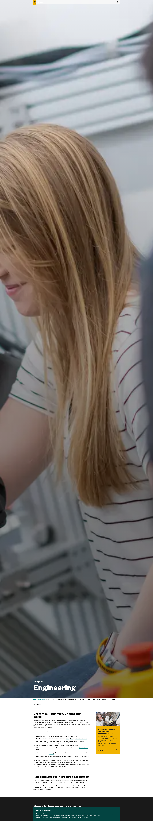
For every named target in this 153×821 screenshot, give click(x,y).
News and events (80, 699)
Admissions (111, 2)
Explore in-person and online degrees (106, 750)
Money (71, 738)
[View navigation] (117, 2)
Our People (70, 699)
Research (104, 699)
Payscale (51, 753)
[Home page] (34, 2)
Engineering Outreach (93, 699)
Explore (100, 2)
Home (34, 704)
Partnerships (113, 699)
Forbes (67, 738)
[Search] (38, 2)
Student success (61, 699)
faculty (74, 760)
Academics (51, 699)
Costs (105, 2)
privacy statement (84, 817)
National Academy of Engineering (70, 743)
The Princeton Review (81, 738)
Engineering (41, 699)
